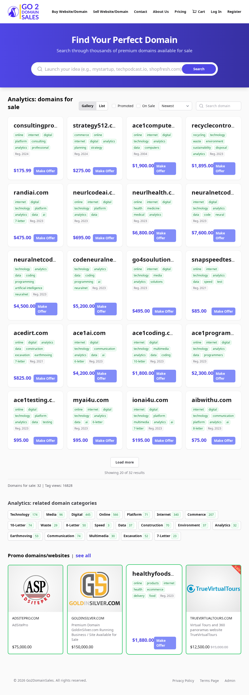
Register (234, 11)
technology (141, 141)
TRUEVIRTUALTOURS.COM (211, 618)
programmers (213, 355)
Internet (168, 514)
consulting (38, 141)
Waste (49, 525)
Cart (201, 11)
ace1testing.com (38, 400)
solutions (157, 282)
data (137, 148)
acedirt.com (31, 333)
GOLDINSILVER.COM (87, 618)
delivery (139, 596)
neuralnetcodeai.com (45, 259)
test (219, 282)
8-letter (198, 428)
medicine (153, 208)
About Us (161, 11)
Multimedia (102, 535)
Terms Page (209, 680)
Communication (63, 535)
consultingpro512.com (46, 125)
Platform (137, 514)
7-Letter (167, 535)
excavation (22, 355)
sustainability (202, 148)
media (157, 275)
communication (104, 349)
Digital (80, 514)
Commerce (200, 514)
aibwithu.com (212, 400)
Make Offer (45, 171)
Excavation (136, 535)
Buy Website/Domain (69, 11)
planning (80, 148)
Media (54, 514)
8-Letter (76, 525)
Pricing (180, 11)
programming (24, 282)
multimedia (161, 349)
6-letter (79, 361)
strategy (96, 148)
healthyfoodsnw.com (163, 573)
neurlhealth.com (156, 192)
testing (47, 422)
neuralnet (21, 294)
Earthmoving (24, 535)
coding (30, 275)
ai (44, 215)
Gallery (87, 105)
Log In (216, 11)
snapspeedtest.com (220, 259)
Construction (155, 525)
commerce (81, 135)
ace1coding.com (155, 333)
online (19, 135)
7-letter (20, 221)
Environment (192, 525)
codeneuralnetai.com (104, 259)
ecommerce (155, 589)
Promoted (125, 105)
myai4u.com (91, 400)
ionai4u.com (150, 400)
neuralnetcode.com (220, 192)
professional (40, 148)
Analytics (226, 525)
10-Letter (21, 525)
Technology (23, 514)
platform (21, 141)
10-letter (139, 361)
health (138, 208)
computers (152, 148)
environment (214, 141)
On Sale (148, 105)
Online (108, 514)
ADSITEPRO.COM (25, 618)
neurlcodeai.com (97, 192)
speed (208, 282)
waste (197, 141)
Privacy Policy (183, 680)
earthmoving (43, 355)
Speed (102, 525)
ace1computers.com (161, 125)
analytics (21, 148)
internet (33, 135)
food (152, 596)
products (153, 583)
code (207, 215)
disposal (221, 148)
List (102, 105)
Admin (230, 680)
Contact (140, 11)
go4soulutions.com (160, 259)
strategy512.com (97, 125)
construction (34, 349)
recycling (199, 135)
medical (139, 215)
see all (83, 555)
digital (48, 135)
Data (125, 525)
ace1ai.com (89, 333)
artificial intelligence (28, 288)
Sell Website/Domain (110, 11)
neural (219, 215)
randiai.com (31, 192)
